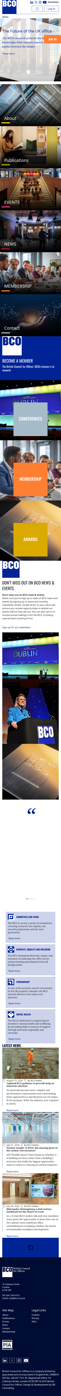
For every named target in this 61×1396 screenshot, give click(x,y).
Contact (6, 1328)
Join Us (52, 39)
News (5, 1324)
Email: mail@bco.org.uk (13, 1298)
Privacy (35, 1318)
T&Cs (34, 1321)
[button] (24, 72)
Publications (8, 1318)
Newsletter (53, 2)
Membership (8, 1331)
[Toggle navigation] (37, 9)
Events (5, 1321)
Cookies (36, 1314)
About (5, 1314)
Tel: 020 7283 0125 (11, 1295)
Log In (51, 8)
